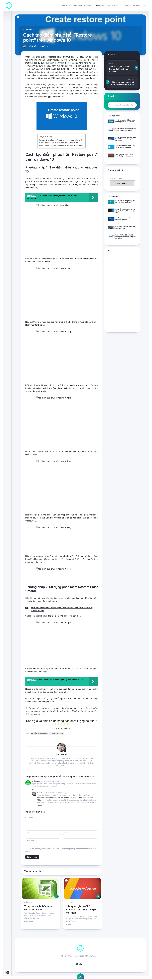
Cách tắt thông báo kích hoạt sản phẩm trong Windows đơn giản (125, 210)
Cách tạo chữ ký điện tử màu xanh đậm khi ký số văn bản (125, 121)
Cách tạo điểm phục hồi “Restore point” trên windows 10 (60, 140)
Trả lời (34, 789)
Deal (108, 5)
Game (114, 5)
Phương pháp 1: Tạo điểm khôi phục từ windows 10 (58, 143)
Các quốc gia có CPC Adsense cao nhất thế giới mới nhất (81, 909)
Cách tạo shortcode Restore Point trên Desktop (125, 218)
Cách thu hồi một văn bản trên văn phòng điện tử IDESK (125, 129)
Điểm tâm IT (29, 29)
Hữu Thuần (31, 46)
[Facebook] (77, 964)
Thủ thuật (87, 5)
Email (66, 832)
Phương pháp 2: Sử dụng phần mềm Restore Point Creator (61, 146)
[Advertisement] (122, 292)
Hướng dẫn (100, 5)
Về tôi (135, 5)
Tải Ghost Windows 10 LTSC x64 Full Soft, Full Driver (125, 146)
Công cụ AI (77, 5)
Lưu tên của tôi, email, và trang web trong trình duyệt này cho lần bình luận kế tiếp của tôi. (60, 850)
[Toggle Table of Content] (80, 137)
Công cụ (125, 5)
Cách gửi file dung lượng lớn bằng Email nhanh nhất (125, 201)
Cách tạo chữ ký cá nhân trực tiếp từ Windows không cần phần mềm (125, 138)
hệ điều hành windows (39, 733)
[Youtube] (80, 964)
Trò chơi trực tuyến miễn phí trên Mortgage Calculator (124, 155)
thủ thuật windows (56, 733)
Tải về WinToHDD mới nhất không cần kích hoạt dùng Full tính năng (125, 236)
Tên (27, 832)
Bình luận (29, 817)
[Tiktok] (84, 964)
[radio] (55, 724)
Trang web (29, 840)
